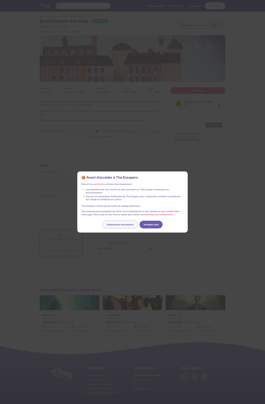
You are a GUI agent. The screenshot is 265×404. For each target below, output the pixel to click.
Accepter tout (151, 224)
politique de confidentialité (159, 214)
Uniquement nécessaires (120, 224)
